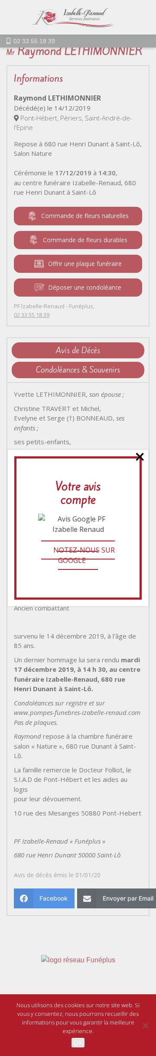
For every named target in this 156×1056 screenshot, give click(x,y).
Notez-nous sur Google (84, 555)
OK (78, 1042)
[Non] (145, 1025)
